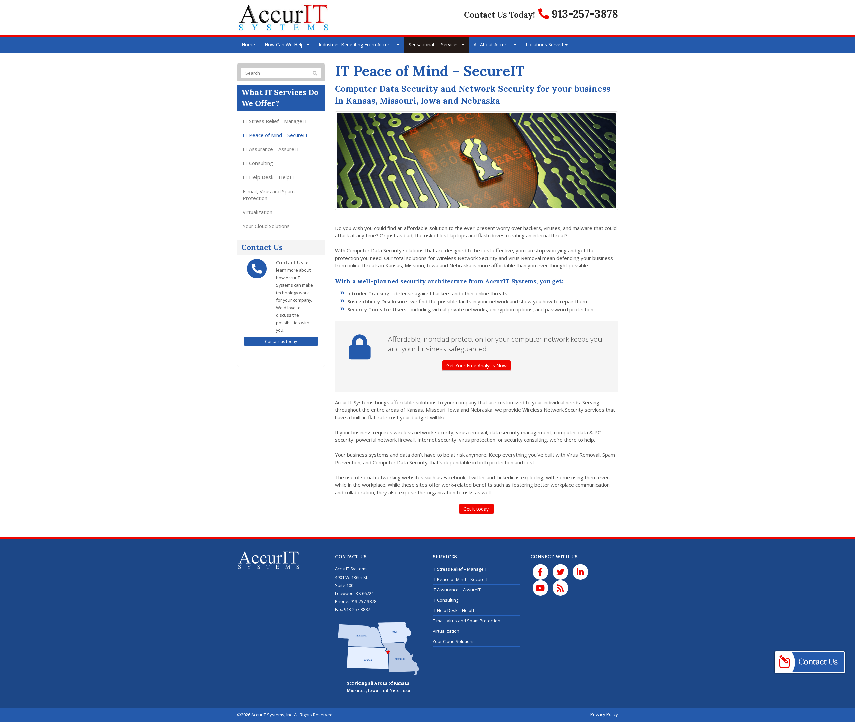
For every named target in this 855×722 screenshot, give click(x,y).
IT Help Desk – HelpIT (269, 177)
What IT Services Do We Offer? (279, 97)
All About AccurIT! (493, 44)
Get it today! (476, 509)
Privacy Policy (604, 714)
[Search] (315, 73)
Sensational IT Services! (435, 44)
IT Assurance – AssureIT (271, 149)
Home (248, 44)
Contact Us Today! (499, 15)
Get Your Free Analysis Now (476, 365)
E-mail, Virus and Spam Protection (269, 194)
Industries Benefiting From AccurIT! (357, 44)
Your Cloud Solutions (266, 226)
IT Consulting (258, 163)
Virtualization (257, 212)
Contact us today (281, 341)
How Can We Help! (285, 44)
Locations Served (545, 44)
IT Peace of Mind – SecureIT (275, 135)
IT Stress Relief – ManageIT (275, 121)
